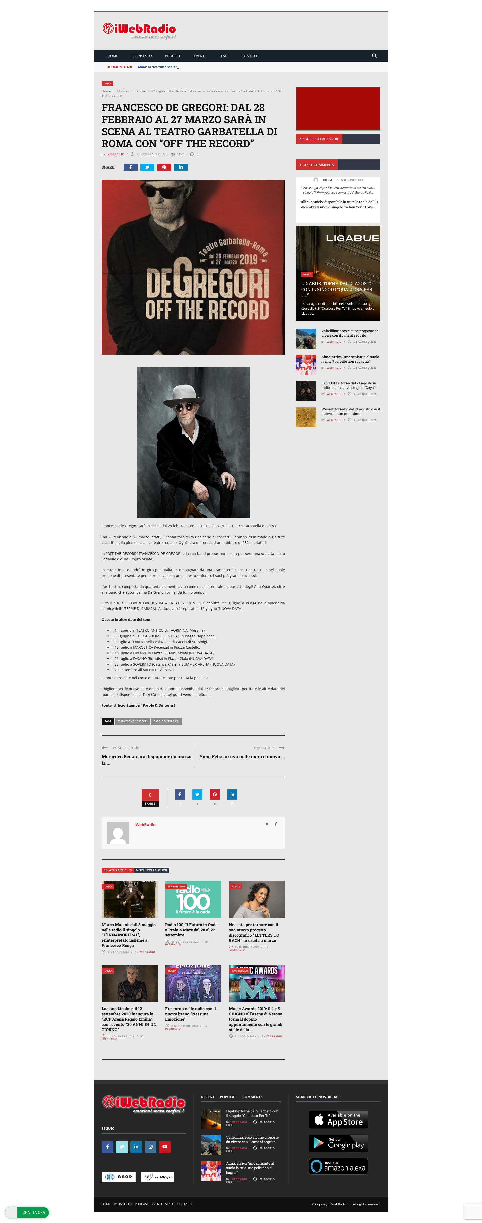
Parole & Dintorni (166, 721)
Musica (107, 83)
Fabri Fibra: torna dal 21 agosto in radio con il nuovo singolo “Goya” (348, 385)
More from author (151, 870)
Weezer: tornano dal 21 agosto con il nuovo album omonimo (350, 411)
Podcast (173, 55)
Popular (228, 1096)
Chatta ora (34, 1212)
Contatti (250, 55)
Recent (207, 1096)
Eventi (200, 55)
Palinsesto (141, 55)
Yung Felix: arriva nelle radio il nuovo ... (242, 756)
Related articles (118, 870)
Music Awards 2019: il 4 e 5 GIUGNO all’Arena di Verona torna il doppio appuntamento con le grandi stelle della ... (255, 1019)
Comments (252, 1096)
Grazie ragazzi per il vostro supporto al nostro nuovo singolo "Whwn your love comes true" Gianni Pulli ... (338, 190)
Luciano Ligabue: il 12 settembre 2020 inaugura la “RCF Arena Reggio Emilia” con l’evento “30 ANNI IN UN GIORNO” (129, 1019)
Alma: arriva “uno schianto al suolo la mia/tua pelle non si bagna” (191, 67)
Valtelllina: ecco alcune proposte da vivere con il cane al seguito (350, 333)
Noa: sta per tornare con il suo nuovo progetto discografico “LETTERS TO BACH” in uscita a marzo (254, 932)
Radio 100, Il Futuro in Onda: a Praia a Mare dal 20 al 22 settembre (192, 930)
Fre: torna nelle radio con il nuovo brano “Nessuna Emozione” (190, 1014)
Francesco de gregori (132, 721)
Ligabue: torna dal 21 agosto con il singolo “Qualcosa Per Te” (337, 289)
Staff (223, 55)
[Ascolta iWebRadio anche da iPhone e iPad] (338, 1118)
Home (113, 55)
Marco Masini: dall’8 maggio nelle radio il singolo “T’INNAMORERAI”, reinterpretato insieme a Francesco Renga (129, 935)
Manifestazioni (176, 886)
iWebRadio (115, 154)
